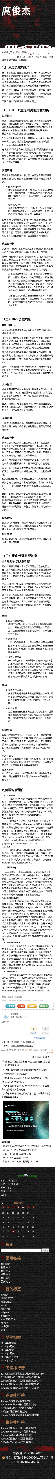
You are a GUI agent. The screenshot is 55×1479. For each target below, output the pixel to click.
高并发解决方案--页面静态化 (23, 1042)
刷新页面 (36, 1056)
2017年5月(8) (8, 1346)
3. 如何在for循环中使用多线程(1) (17, 1407)
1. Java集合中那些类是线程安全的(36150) (22, 1373)
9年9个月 (13, 1184)
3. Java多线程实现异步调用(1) (16, 1435)
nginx (5, 1322)
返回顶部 (46, 1056)
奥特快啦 (14, 1014)
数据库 (44, 952)
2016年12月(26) (9, 1357)
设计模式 (7, 1298)
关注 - (22, 1016)
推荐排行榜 (15, 1422)
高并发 (10, 996)
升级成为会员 (39, 1037)
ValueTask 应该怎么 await (15, 1157)
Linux (12, 849)
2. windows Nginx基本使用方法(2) (18, 1404)
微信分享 (44, 1006)
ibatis (6, 1315)
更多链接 (5, 1281)
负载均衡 (18, 996)
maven (6, 1308)
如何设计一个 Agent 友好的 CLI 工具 (20, 1161)
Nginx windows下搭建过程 (22, 1045)
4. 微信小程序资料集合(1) (14, 1411)
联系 (18, 52)
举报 (51, 1052)
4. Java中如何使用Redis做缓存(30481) (21, 1384)
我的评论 (5, 1267)
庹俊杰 (16, 11)
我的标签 (5, 1277)
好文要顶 (10, 1006)
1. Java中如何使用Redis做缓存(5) (18, 1428)
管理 (24, 52)
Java (13, 961)
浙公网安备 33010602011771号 (27, 1457)
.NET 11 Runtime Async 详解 (17, 1153)
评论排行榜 (15, 1395)
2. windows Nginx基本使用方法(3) (18, 1431)
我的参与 (5, 1270)
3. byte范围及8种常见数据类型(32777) (21, 1380)
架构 (38, 891)
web (5, 1305)
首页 (12, 52)
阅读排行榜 (15, 1368)
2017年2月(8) (8, 1350)
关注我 (21, 1006)
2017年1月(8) (8, 1353)
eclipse (7, 1312)
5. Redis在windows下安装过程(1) (18, 1442)
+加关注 (5, 1022)
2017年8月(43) (8, 1342)
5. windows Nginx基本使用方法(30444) (21, 1387)
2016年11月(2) (8, 1360)
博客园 (4, 52)
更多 (3, 1329)
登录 (40, 1061)
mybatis (7, 1301)
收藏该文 (32, 1006)
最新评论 (5, 1274)
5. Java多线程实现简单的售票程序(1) (20, 1414)
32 (9, 1187)
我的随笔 (5, 1263)
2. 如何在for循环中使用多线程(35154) (20, 1377)
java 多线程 (8, 1319)
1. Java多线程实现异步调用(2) (16, 1400)
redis (5, 1326)
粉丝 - (14, 1016)
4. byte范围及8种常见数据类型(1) (18, 1438)
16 (9, 1191)
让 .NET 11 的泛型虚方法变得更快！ (20, 1149)
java (5, 1294)
